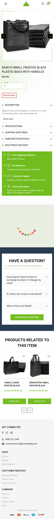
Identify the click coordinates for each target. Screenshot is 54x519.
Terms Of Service (9, 483)
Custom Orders (8, 502)
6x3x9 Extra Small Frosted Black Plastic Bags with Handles (39, 384)
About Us (6, 494)
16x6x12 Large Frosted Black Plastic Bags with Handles (14, 384)
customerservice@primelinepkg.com (21, 444)
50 (5, 86)
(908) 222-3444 (12, 439)
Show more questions (27, 317)
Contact (5, 498)
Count (6, 83)
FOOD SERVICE (8, 464)
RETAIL (5, 457)
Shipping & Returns (10, 475)
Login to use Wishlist (24, 356)
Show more (8, 119)
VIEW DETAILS (14, 401)
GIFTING (5, 460)
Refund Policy (8, 479)
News (4, 506)
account (43, 3)
